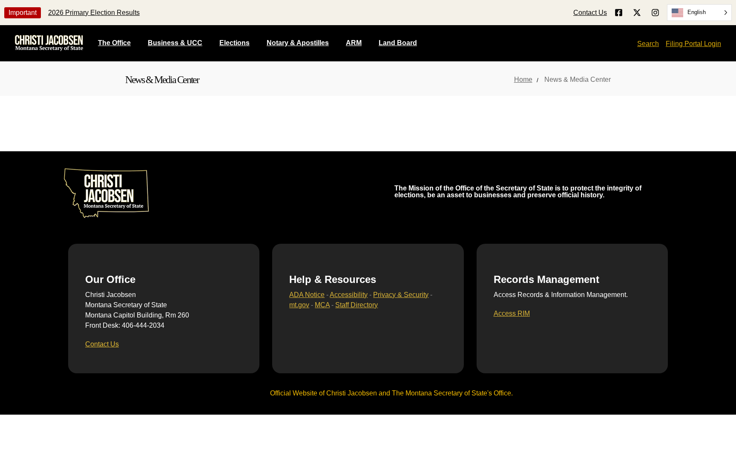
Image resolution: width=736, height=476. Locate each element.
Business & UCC (175, 42)
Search (648, 43)
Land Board (398, 42)
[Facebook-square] (619, 13)
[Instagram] (655, 13)
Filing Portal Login (693, 43)
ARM (354, 42)
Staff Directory (356, 305)
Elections (234, 42)
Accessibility (349, 294)
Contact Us (590, 12)
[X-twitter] (637, 13)
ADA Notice (307, 294)
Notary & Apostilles (298, 42)
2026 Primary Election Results (94, 12)
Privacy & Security (400, 294)
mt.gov (299, 305)
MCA (322, 305)
